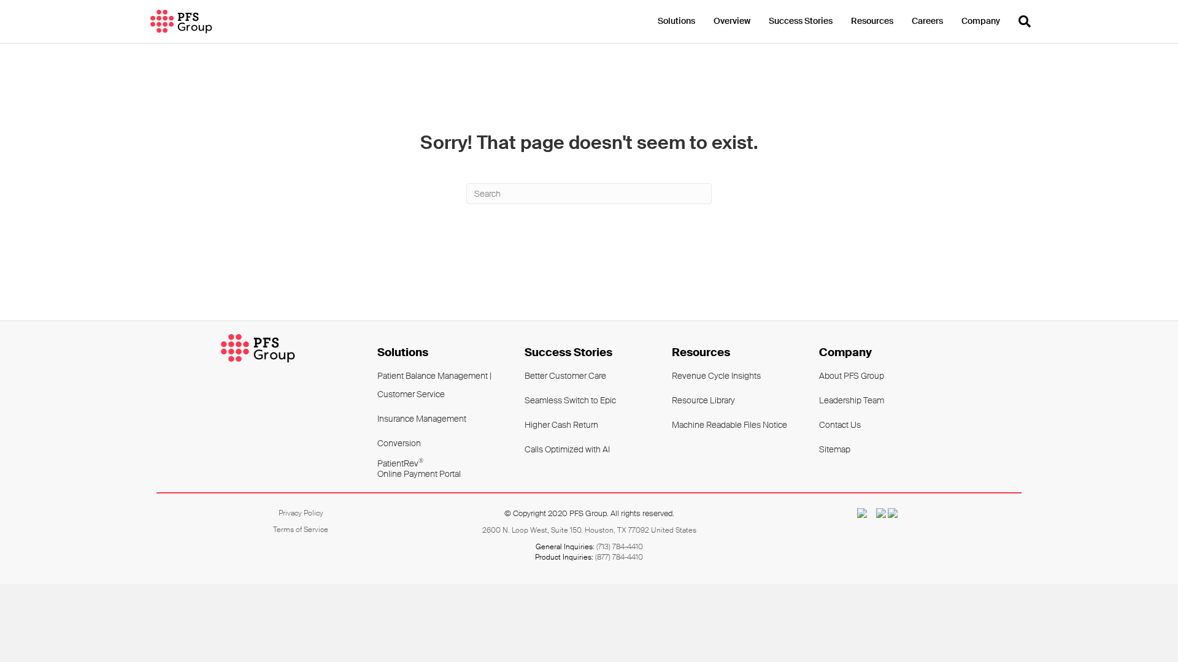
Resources (872, 20)
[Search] (1020, 21)
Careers (927, 20)
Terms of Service (300, 530)
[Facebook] (877, 513)
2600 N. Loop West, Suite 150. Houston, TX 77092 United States (589, 530)
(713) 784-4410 (619, 547)
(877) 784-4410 (619, 557)
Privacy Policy (301, 513)
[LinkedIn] (893, 513)
